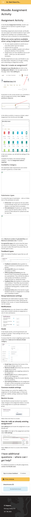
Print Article (9, 479)
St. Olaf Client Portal (13, 2)
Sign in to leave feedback (10, 473)
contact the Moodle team (8, 466)
